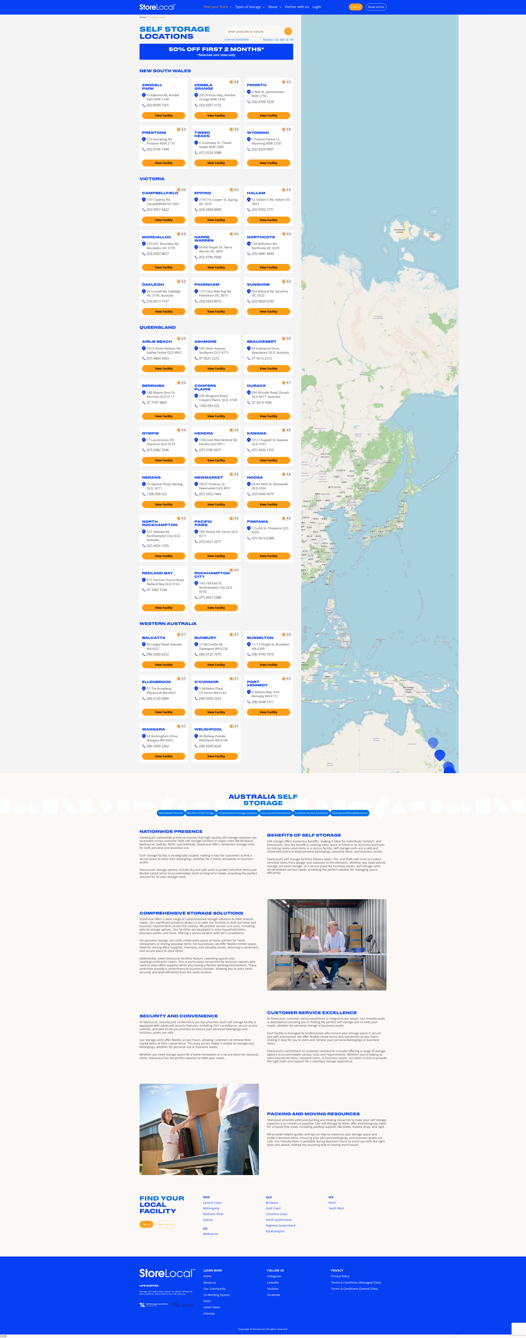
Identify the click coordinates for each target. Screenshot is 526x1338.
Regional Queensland (280, 1225)
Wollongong (211, 1208)
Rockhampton (275, 1231)
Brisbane (272, 1203)
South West (336, 1208)
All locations (268, 39)
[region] (380, 669)
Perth (332, 1203)
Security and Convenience (276, 813)
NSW (282, 39)
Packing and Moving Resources (349, 813)
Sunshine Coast (276, 1214)
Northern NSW (213, 1214)
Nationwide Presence (171, 813)
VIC (287, 39)
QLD (276, 39)
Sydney (208, 1220)
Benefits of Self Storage (200, 813)
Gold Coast (273, 1208)
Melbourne (210, 1234)
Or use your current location (237, 39)
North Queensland (279, 1220)
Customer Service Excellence (311, 813)
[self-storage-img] (167, 1270)
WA (291, 39)
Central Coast (212, 1203)
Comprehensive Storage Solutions (237, 813)
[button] (439, 755)
